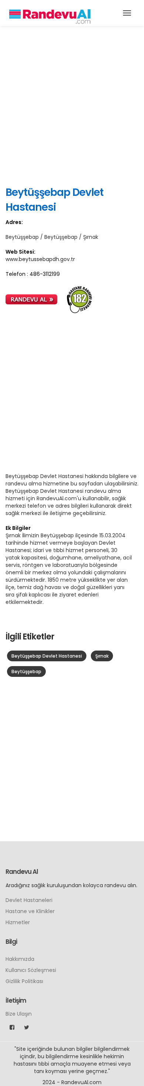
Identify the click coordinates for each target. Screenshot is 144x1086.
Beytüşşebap (26, 671)
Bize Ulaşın (19, 1014)
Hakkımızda (20, 959)
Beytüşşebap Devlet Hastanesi (46, 656)
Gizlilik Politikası (24, 981)
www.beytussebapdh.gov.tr (40, 259)
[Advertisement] (72, 105)
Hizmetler (18, 922)
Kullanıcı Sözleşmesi (31, 970)
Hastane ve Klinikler (30, 911)
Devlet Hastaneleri (29, 900)
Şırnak (102, 656)
